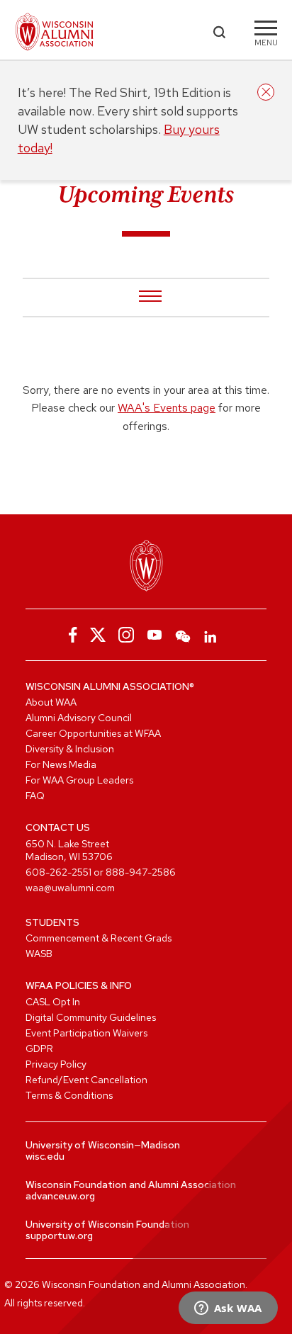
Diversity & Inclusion (70, 748)
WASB (39, 953)
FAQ (35, 795)
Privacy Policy (56, 1064)
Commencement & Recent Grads (99, 938)
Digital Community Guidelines (91, 1017)
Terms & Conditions (69, 1095)
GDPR (39, 1048)
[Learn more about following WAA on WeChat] (182, 634)
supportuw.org (59, 1235)
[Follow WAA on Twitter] (97, 634)
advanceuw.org (60, 1195)
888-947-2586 (141, 872)
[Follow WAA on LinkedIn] (211, 634)
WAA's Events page (166, 407)
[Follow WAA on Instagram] (126, 634)
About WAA (51, 702)
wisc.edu (45, 1156)
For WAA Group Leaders (79, 780)
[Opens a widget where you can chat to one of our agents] (228, 1309)
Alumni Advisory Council (79, 717)
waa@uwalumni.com (70, 887)
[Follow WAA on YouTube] (154, 634)
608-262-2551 (58, 872)
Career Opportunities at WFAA (93, 733)
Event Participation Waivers (86, 1033)
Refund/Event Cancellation (86, 1079)
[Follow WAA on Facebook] (69, 634)
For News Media (61, 764)
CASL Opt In (53, 1001)
